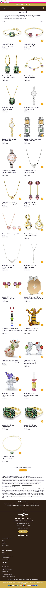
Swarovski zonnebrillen (27, 485)
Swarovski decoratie (15, 490)
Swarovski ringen (20, 483)
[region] (23, 4)
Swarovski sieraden (23, 15)
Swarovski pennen (19, 16)
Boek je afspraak (23, 531)
